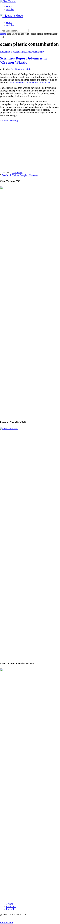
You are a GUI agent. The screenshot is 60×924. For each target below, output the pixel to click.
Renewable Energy (35, 51)
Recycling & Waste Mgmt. (13, 51)
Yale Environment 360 (21, 69)
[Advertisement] (30, 146)
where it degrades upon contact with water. (29, 82)
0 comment (17, 172)
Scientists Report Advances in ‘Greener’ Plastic (23, 60)
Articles (10, 9)
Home (9, 6)
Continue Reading (9, 120)
